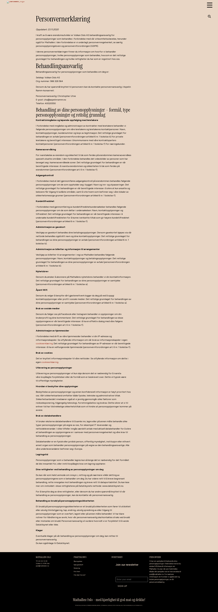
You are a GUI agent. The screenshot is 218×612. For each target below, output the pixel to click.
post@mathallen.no (42, 566)
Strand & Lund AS (107, 605)
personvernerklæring (156, 582)
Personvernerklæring (93, 605)
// (101, 605)
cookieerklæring (44, 343)
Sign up (122, 586)
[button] (209, 16)
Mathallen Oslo (81, 605)
